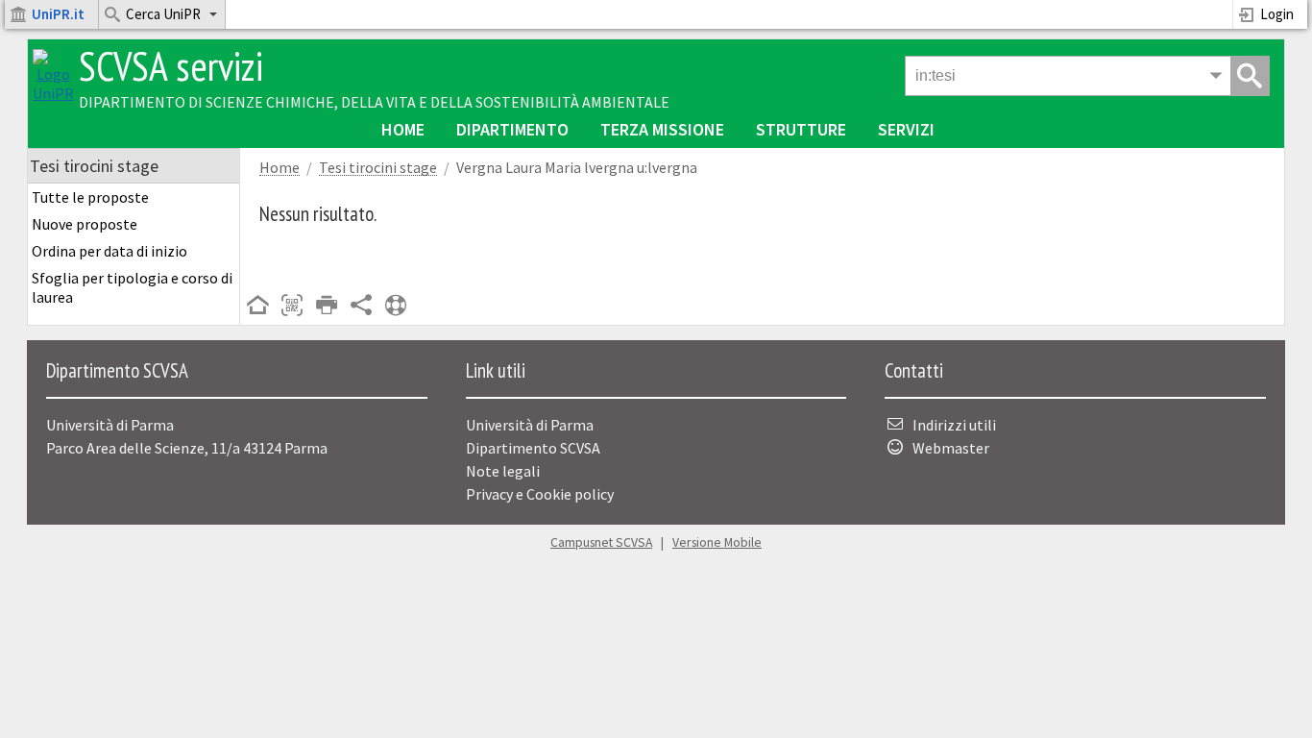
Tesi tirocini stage (378, 168)
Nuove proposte (84, 224)
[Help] (395, 306)
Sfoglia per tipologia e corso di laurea (132, 287)
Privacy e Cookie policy (540, 494)
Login (1277, 14)
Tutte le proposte (90, 197)
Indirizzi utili (954, 424)
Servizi (906, 129)
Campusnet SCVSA (601, 542)
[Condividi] (361, 306)
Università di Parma (530, 424)
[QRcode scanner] (292, 306)
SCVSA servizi (171, 65)
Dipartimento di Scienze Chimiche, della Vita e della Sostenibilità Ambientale (374, 101)
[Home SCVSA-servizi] (53, 93)
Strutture (801, 129)
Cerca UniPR (163, 14)
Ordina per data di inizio (109, 250)
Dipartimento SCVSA (533, 447)
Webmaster (950, 447)
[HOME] (257, 306)
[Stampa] (326, 306)
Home (403, 129)
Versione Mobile (717, 542)
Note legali (503, 470)
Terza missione (662, 129)
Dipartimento (512, 129)
